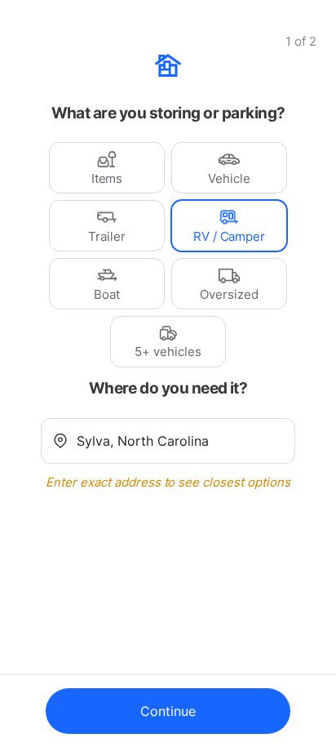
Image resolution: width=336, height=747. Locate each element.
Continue (168, 711)
